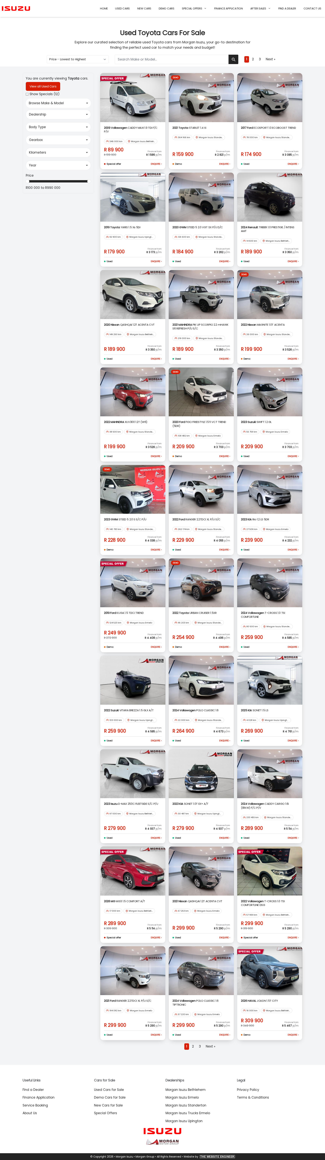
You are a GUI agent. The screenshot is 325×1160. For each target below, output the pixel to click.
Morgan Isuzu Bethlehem (186, 1089)
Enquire (156, 163)
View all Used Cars (43, 86)
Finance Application (228, 8)
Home (104, 8)
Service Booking (35, 1105)
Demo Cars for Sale (110, 1097)
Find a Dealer (287, 8)
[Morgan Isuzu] (16, 8)
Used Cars (122, 8)
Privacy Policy (248, 1089)
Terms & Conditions (253, 1097)
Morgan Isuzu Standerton (186, 1105)
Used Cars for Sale (109, 1089)
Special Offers (192, 8)
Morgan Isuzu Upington (184, 1121)
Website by (209, 1156)
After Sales (258, 8)
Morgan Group (145, 1156)
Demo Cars (166, 8)
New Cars (144, 8)
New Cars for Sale (108, 1105)
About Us (30, 1113)
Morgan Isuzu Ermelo (182, 1097)
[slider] (27, 181)
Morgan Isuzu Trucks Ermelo (188, 1113)
